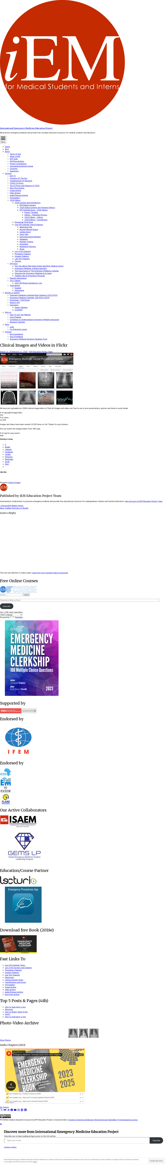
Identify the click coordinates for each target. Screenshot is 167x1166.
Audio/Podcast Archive (19, 195)
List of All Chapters (23, 251)
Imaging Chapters (22, 256)
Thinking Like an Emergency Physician (30, 275)
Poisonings (24, 244)
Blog (7, 149)
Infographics (15, 198)
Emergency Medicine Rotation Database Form (28, 339)
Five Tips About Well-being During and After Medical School (39, 266)
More (7, 324)
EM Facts (14, 263)
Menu (3, 142)
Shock (22, 249)
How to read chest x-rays (15, 1007)
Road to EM (15, 302)
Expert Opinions (21, 307)
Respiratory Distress (28, 246)
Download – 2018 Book (20, 300)
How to (8, 312)
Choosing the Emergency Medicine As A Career (33, 273)
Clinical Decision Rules (14, 980)
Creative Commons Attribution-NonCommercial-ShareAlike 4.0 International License (103, 1120)
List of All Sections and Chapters (18, 967)
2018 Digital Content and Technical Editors (37, 207)
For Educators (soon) (18, 329)
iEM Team (14, 159)
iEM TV (13, 176)
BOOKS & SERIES (12, 293)
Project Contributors (18, 163)
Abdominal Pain (26, 227)
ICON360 (18, 310)
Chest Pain (24, 234)
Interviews (14, 305)
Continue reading (10, 1147)
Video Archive (15, 193)
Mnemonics (9, 977)
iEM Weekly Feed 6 (11, 505)
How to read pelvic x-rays (15, 1016)
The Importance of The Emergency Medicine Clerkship (37, 271)
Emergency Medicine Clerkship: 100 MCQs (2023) (30, 297)
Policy (35, 1162)
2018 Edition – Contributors (35, 219)
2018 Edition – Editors (33, 217)
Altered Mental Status (29, 229)
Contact (8, 331)
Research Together (17, 322)
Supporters (14, 171)
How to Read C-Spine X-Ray (16, 1012)
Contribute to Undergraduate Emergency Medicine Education (34, 319)
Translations (15, 285)
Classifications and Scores (15, 982)
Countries (13, 168)
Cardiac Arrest (25, 232)
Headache (24, 239)
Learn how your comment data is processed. (50, 572)
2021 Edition (15, 280)
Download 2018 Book (24, 222)
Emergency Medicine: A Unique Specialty (31, 268)
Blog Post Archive (17, 188)
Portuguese (19, 290)
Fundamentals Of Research (21, 180)
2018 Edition (15, 200)
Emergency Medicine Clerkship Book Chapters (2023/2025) (34, 295)
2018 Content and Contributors (27, 202)
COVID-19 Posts (16, 183)
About (7, 151)
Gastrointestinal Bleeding (30, 237)
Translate (19, 617)
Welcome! (9, 1009)
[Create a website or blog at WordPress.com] (1, 1124)
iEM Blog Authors (17, 161)
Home (7, 146)
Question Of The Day (18, 178)
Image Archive (15, 190)
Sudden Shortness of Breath (14, 508)
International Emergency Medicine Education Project (26, 128)
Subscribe (6, 606)
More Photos (5, 1040)
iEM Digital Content (28, 205)
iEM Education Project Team (41, 351)
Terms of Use (15, 154)
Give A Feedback (16, 336)
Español (18, 288)
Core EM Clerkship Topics (15, 965)
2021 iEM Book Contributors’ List (28, 283)
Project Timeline (31, 212)
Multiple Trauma (26, 241)
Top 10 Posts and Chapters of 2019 (24, 185)
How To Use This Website (20, 314)
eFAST (7, 1014)
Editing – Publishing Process (35, 215)
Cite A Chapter (15, 317)
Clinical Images (14, 482)
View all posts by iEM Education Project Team (143, 501)
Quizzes (18, 261)
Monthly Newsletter (18, 278)
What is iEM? (15, 156)
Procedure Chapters (23, 254)
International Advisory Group (21, 166)
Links (12, 327)
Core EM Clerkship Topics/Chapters (29, 224)
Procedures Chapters (13, 970)
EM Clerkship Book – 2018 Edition (34, 210)
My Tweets (4, 1107)
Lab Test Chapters (22, 258)
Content (8, 173)
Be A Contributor (16, 334)
